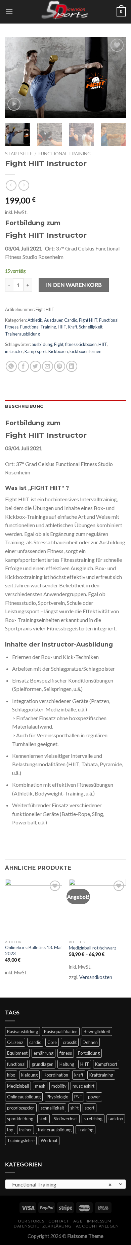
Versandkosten (95, 977)
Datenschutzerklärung (43, 1226)
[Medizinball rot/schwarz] (97, 907)
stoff (43, 1118)
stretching (93, 1118)
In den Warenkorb (73, 284)
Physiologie (57, 1096)
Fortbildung (89, 1053)
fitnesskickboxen (81, 344)
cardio (35, 1042)
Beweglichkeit (97, 1031)
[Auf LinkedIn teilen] (71, 366)
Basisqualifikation (61, 1031)
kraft (78, 1075)
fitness (65, 1053)
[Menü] (9, 11)
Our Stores (31, 1220)
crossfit (70, 1042)
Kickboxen (58, 351)
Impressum (99, 1220)
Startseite (18, 153)
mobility (59, 1086)
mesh (40, 1086)
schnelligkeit (52, 1108)
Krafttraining (101, 1075)
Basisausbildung (22, 1031)
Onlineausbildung (24, 1096)
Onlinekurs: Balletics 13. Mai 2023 (33, 950)
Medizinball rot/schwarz (92, 947)
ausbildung (42, 344)
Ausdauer (53, 320)
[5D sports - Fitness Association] (65, 12)
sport (89, 1108)
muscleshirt (83, 1086)
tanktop (115, 1118)
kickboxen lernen (85, 351)
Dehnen (90, 1042)
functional (16, 1064)
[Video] (13, 104)
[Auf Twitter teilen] (35, 366)
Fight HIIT (88, 320)
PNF (78, 1096)
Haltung (66, 1064)
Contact (58, 1220)
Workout (49, 1140)
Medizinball (18, 1086)
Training (85, 1129)
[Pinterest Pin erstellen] (59, 366)
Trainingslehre (21, 1140)
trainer (25, 1129)
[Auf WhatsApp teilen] (11, 366)
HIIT (62, 326)
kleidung (29, 1075)
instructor (14, 351)
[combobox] (65, 1184)
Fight (58, 344)
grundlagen (42, 1064)
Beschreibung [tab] (24, 406)
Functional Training (65, 153)
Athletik (35, 320)
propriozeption (21, 1108)
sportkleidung (20, 1118)
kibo (11, 1075)
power (94, 1096)
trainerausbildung (55, 1129)
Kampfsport (36, 351)
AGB (78, 1220)
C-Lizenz (15, 1042)
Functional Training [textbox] (62, 1184)
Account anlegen (97, 1226)
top (10, 1129)
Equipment (17, 1053)
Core (52, 1042)
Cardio (70, 320)
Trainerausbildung (22, 334)
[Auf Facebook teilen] (23, 366)
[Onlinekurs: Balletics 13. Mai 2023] (33, 907)
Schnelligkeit (90, 326)
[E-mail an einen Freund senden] (47, 366)
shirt (74, 1108)
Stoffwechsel (66, 1118)
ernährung (43, 1053)
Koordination (56, 1075)
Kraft (72, 326)
